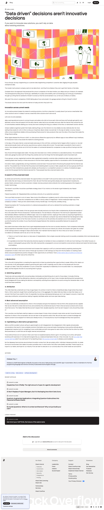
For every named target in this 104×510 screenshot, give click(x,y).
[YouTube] (101, 507)
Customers (40, 469)
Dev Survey (89, 473)
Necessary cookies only (17, 503)
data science (19, 373)
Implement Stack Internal (75, 471)
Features (39, 467)
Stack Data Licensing (42, 480)
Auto (86, 507)
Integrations (40, 475)
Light (78, 507)
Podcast (88, 468)
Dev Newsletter (90, 466)
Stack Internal (40, 464)
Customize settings (8, 506)
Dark (82, 507)
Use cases (40, 471)
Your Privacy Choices (75, 481)
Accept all (6, 503)
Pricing (39, 477)
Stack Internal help (74, 468)
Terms (70, 474)
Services (38, 488)
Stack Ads (39, 483)
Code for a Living (10, 373)
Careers (54, 468)
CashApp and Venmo (11, 199)
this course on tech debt (49, 339)
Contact (70, 464)
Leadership (55, 464)
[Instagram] (98, 507)
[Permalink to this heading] (3, 107)
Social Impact (56, 471)
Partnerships (39, 486)
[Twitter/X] (93, 507)
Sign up (96, 2)
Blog (87, 464)
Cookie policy (72, 478)
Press (53, 466)
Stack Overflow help (74, 466)
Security (39, 473)
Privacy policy (72, 476)
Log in (89, 2)
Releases (89, 471)
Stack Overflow (40, 491)
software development (31, 373)
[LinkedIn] (91, 507)
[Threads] (96, 507)
